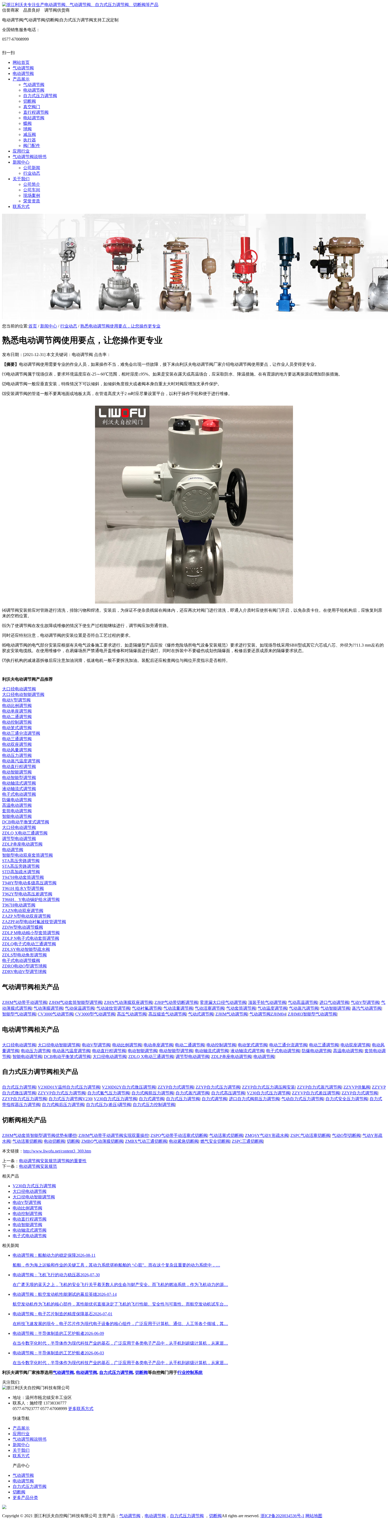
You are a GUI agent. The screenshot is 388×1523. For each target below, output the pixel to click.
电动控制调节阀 (17, 722)
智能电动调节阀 (17, 816)
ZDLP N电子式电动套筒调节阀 (30, 938)
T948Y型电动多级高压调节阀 (29, 883)
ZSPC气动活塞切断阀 (310, 1135)
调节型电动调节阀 (19, 838)
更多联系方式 (80, 1408)
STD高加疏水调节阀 (21, 872)
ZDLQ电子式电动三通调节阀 (29, 944)
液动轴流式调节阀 (19, 788)
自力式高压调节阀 (228, 1093)
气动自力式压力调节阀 (302, 1099)
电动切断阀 (54, 1141)
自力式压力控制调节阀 (154, 1104)
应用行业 (21, 1433)
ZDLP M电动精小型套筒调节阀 (31, 933)
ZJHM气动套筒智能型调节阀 (75, 1002)
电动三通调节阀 (17, 739)
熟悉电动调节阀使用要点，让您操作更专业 (120, 326)
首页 (33, 326)
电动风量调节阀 (17, 750)
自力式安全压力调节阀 (346, 1099)
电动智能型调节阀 (19, 777)
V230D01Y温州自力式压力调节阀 (69, 1087)
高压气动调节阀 (131, 1014)
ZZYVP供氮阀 (356, 1087)
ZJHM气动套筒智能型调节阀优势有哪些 (39, 1135)
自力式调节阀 (151, 1099)
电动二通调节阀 (17, 716)
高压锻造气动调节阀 (167, 1014)
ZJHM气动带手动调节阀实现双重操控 (113, 1135)
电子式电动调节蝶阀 (21, 960)
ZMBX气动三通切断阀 (146, 1141)
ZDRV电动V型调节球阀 (24, 971)
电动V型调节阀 (16, 700)
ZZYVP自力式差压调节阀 (316, 1093)
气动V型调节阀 (365, 1002)
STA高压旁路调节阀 (21, 860)
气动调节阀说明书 (29, 1439)
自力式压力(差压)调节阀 (108, 1104)
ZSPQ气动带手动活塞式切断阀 (178, 1135)
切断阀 (73, 1141)
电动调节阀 (12, 849)
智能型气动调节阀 (19, 1014)
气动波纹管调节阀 (113, 1008)
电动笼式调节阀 (17, 727)
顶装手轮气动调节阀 (267, 1002)
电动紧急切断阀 (183, 1141)
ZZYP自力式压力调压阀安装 (268, 1087)
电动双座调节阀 (17, 744)
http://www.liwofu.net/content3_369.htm (57, 1151)
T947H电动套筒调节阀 (23, 877)
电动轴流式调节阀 (19, 783)
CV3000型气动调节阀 (95, 1014)
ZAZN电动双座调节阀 (22, 910)
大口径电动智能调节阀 (23, 694)
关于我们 (21, 1450)
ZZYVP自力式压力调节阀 (62, 1093)
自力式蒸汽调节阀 (192, 1093)
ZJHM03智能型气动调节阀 (312, 1014)
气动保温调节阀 (79, 1008)
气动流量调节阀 (178, 1008)
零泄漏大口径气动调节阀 (223, 1002)
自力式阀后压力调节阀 (63, 1104)
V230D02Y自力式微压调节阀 (129, 1087)
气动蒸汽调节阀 (304, 1008)
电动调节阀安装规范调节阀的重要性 (53, 1161)
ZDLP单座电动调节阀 (22, 844)
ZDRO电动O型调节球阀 (24, 966)
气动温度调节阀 (272, 1008)
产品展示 (21, 1428)
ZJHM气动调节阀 (231, 1014)
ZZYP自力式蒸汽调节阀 (319, 1087)
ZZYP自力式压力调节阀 (218, 1087)
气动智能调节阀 (335, 1008)
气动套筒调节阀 (241, 1008)
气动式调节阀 (201, 1014)
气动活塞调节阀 (209, 1008)
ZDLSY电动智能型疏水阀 (26, 949)
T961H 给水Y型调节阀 (23, 888)
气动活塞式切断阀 (226, 1135)
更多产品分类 (25, 1497)
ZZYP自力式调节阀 (176, 1087)
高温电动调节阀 (17, 805)
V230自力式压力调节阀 (268, 1093)
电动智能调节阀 (17, 772)
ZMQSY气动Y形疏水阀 (266, 1135)
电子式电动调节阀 (19, 794)
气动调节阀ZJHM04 (267, 1014)
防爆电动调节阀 (17, 800)
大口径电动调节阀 (19, 689)
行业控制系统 (190, 1372)
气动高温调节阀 (303, 1002)
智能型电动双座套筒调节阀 (27, 855)
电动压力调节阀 (17, 755)
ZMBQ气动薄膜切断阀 (102, 1141)
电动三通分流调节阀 (21, 733)
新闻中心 (48, 326)
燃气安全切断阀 (215, 1141)
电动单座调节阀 (17, 711)
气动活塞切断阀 (27, 1141)
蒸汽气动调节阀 (366, 1008)
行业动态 (68, 326)
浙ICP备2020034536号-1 (282, 1515)
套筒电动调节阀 (17, 811)
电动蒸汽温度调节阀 (21, 761)
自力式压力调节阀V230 (70, 1099)
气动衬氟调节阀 (147, 1008)
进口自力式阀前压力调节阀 (254, 1099)
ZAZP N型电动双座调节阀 (26, 916)
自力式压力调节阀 (19, 1087)
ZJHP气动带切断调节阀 (176, 1002)
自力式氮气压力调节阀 (108, 1093)
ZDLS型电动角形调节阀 (24, 955)
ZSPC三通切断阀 (247, 1141)
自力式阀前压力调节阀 (152, 1093)
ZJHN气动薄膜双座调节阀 (128, 1002)
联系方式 (21, 1456)
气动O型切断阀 (346, 1135)
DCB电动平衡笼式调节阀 (25, 822)
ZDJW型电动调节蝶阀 (22, 927)
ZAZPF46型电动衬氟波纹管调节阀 (34, 921)
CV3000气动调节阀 (55, 1014)
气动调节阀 (63, 1372)
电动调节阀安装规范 (38, 1166)
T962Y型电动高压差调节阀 (27, 894)
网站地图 (313, 1515)
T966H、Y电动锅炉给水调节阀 (31, 899)
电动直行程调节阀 (19, 766)
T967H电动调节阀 (18, 905)
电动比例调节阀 (17, 705)
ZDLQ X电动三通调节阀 (25, 833)
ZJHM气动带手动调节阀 (24, 1002)
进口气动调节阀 (334, 1002)
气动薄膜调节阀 (48, 1008)
